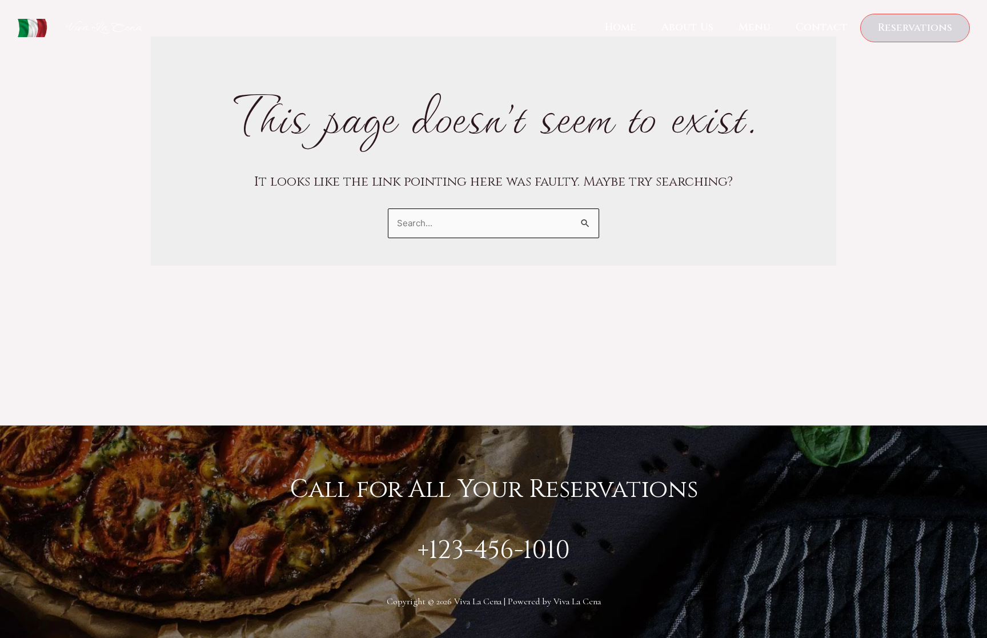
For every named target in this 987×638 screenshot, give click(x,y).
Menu (755, 27)
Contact (822, 27)
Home (620, 27)
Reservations (915, 28)
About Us (687, 27)
